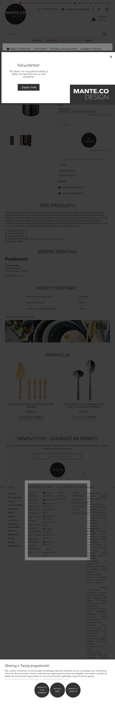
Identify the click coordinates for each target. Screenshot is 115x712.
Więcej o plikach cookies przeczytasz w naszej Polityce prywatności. (36, 679)
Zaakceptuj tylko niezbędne (42, 690)
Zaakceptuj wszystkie (73, 690)
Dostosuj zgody (57, 690)
